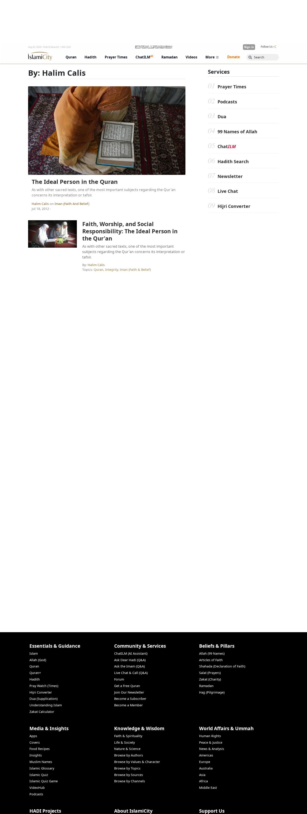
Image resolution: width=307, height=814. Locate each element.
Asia (202, 775)
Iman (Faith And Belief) (72, 204)
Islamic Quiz (38, 775)
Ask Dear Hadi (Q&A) (130, 660)
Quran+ (35, 673)
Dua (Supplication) (43, 698)
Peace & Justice (210, 742)
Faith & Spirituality (128, 736)
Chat (227, 146)
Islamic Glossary (41, 768)
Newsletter (230, 176)
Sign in (249, 47)
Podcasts (227, 102)
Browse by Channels (129, 781)
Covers (34, 742)
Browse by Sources (128, 775)
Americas (206, 755)
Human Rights (210, 736)
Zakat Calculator (41, 711)
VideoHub (37, 787)
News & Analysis (211, 749)
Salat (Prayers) (210, 673)
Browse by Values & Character (137, 762)
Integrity (111, 269)
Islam (33, 653)
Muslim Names (40, 762)
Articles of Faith (211, 660)
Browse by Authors (128, 755)
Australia (206, 768)
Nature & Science (127, 749)
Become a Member (128, 705)
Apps (33, 736)
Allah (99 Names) (212, 653)
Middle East (208, 787)
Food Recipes (39, 749)
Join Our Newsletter (129, 692)
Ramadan (206, 686)
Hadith (34, 679)
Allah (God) (37, 660)
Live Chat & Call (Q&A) (131, 673)
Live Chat (228, 191)
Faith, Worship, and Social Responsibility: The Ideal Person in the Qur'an (130, 231)
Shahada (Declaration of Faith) (222, 666)
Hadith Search (233, 161)
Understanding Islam (45, 705)
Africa (203, 781)
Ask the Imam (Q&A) (129, 666)
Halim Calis (41, 204)
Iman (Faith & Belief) (135, 269)
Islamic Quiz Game (43, 781)
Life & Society (124, 742)
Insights (35, 755)
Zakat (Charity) (210, 679)
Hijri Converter (234, 206)
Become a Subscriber (130, 698)
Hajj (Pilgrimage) (212, 692)
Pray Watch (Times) (43, 686)
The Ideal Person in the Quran (75, 182)
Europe (204, 762)
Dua (222, 116)
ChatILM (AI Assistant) (130, 653)
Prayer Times (232, 87)
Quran (98, 269)
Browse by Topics (127, 768)
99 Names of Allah (237, 132)
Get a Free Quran (127, 686)
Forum (119, 679)
